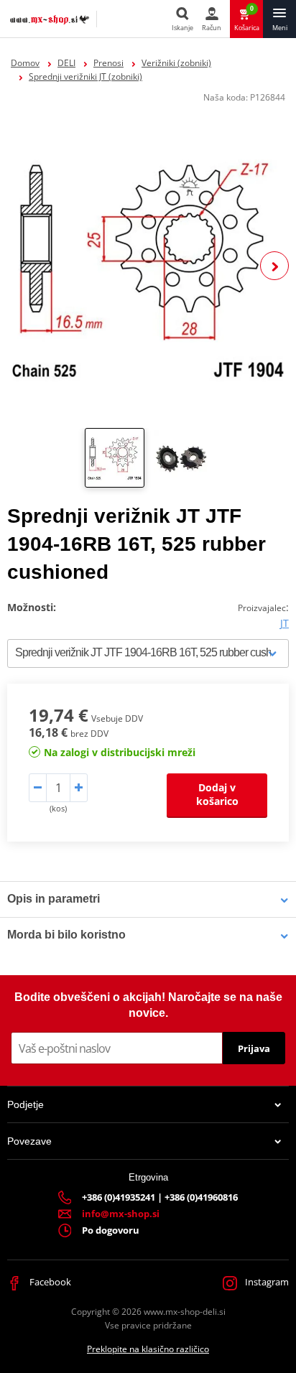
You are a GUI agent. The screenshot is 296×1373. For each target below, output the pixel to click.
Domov (25, 63)
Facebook (49, 1281)
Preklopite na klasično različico (148, 1349)
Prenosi (108, 63)
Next (274, 265)
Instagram (266, 1281)
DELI (66, 63)
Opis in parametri (53, 899)
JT (284, 623)
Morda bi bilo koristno (66, 934)
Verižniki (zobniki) (176, 63)
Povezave (29, 1141)
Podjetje (25, 1104)
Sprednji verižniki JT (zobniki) (85, 76)
